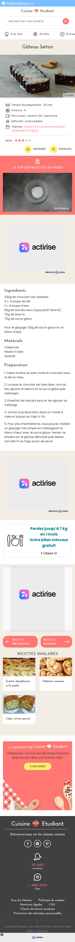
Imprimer (39, 149)
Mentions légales (31, 904)
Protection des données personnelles (38, 913)
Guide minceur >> (20, 3)
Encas (40, 127)
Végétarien (18, 130)
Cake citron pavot (18, 718)
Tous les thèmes (21, 900)
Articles (44, 34)
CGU (52, 904)
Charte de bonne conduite (37, 909)
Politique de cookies (51, 900)
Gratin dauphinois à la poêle (18, 683)
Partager (65, 149)
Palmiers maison (53, 681)
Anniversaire (55, 127)
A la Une (16, 34)
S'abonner (38, 766)
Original (33, 130)
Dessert (29, 127)
